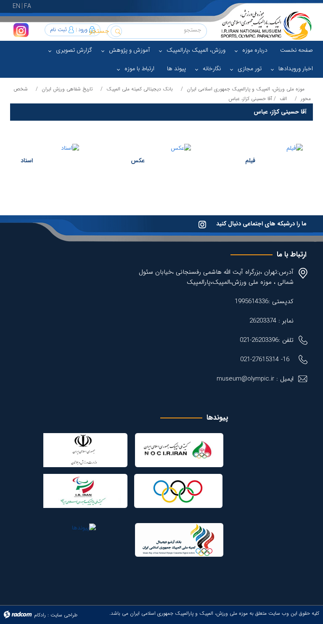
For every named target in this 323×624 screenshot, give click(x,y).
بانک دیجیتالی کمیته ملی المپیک (139, 89)
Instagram (21, 30)
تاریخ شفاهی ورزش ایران (67, 89)
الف (283, 99)
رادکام (40, 615)
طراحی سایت (63, 615)
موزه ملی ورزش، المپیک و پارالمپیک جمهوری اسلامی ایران (245, 89)
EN (16, 6)
